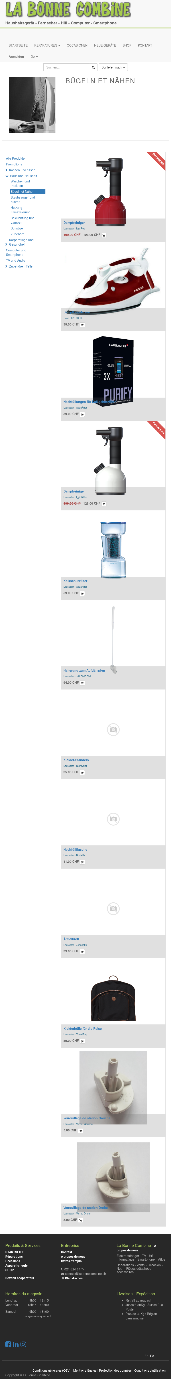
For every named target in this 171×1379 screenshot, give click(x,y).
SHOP (9, 1270)
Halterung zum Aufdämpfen (84, 670)
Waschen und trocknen (20, 183)
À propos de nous (73, 1256)
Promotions (14, 164)
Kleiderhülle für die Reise (82, 1028)
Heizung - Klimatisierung (21, 209)
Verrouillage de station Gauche (86, 1118)
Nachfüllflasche (75, 849)
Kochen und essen (22, 170)
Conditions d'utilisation (150, 1370)
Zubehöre (17, 234)
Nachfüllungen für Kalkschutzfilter (89, 401)
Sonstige (17, 228)
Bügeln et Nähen (22, 191)
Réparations (14, 1256)
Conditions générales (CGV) (52, 1370)
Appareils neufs (16, 1265)
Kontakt (66, 1252)
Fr (146, 1355)
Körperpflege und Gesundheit (21, 242)
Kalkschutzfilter (75, 580)
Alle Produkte (15, 158)
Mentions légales (84, 1370)
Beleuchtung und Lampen (23, 220)
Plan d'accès (74, 1278)
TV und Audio (15, 260)
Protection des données (115, 1370)
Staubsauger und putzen (23, 199)
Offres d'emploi (72, 1261)
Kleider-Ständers (76, 760)
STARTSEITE (14, 1252)
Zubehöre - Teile (21, 266)
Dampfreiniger (74, 222)
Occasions (12, 1261)
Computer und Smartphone (16, 252)
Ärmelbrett (71, 939)
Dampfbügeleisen (76, 312)
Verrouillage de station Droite (85, 1207)
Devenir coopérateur (19, 1278)
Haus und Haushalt (23, 175)
